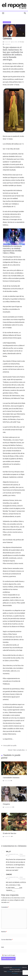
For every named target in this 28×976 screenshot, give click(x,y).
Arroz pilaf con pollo (9, 745)
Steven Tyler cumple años (16, 750)
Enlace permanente (22, 855)
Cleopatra (6, 804)
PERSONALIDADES (6, 22)
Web (2, 947)
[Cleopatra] (14, 788)
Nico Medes (15, 41)
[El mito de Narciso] (14, 814)
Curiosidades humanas (11, 777)
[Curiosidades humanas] (14, 763)
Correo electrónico (7, 939)
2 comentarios (7, 44)
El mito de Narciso (9, 833)
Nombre (4, 931)
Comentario (5, 907)
